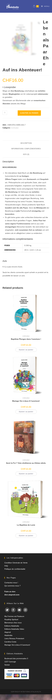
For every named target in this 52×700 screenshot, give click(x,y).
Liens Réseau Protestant (14, 638)
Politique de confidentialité (14, 569)
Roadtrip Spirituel (11, 619)
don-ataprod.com (11, 595)
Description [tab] (26, 143)
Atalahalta (8, 635)
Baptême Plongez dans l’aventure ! (26, 339)
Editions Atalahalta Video (14, 629)
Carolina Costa (10, 642)
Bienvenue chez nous (13, 623)
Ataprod (7, 632)
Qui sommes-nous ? (12, 586)
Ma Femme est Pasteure (14, 616)
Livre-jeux (15, 128)
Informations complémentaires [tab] (26, 149)
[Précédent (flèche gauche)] (4, 350)
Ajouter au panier (29, 113)
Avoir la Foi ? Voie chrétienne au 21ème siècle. (26, 463)
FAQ (6, 566)
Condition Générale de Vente (16, 563)
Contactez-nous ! (11, 583)
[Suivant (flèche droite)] (47, 350)
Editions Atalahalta (11, 626)
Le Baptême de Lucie (26, 525)
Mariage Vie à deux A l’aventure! (26, 401)
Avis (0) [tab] (26, 154)
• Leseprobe (9, 87)
